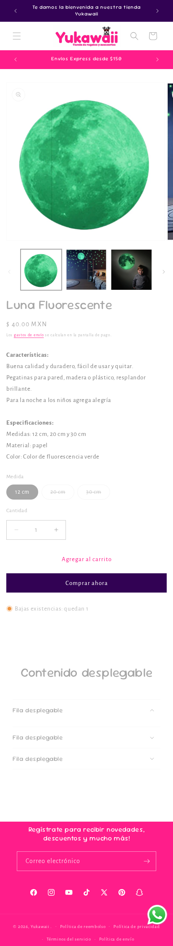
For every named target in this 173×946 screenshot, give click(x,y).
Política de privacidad (136, 926)
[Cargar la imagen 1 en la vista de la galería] (41, 269)
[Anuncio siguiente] (157, 11)
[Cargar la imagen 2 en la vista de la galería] (86, 269)
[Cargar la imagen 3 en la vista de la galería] (131, 269)
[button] (17, 36)
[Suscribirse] (146, 861)
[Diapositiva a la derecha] (164, 272)
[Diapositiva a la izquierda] (9, 272)
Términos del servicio (69, 939)
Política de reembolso (83, 926)
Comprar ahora (87, 583)
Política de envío (116, 939)
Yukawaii (40, 926)
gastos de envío (29, 335)
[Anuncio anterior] (15, 11)
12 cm (22, 492)
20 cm (62, 494)
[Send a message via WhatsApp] (157, 914)
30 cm (98, 494)
